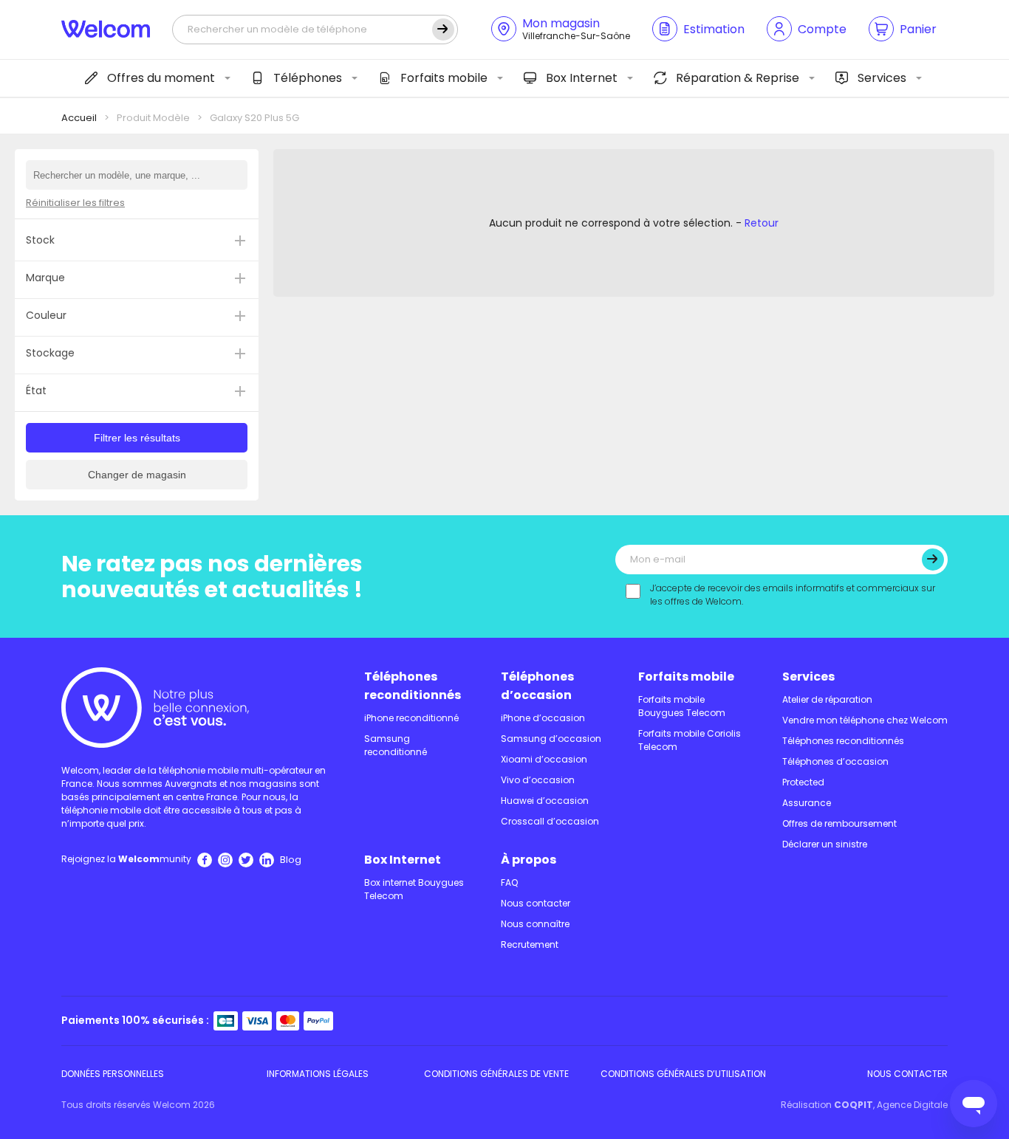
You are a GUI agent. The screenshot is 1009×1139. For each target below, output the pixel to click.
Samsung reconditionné (395, 745)
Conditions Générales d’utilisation (683, 1073)
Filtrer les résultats (137, 438)
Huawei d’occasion (545, 800)
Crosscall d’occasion (550, 821)
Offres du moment (161, 77)
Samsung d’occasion (551, 738)
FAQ (509, 882)
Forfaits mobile (444, 77)
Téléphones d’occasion (537, 685)
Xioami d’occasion (544, 759)
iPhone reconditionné (411, 718)
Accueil (79, 118)
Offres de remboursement (839, 823)
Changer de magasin (137, 475)
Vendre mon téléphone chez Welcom (865, 720)
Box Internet (582, 77)
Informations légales (318, 1073)
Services (882, 77)
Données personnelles (112, 1073)
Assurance (806, 802)
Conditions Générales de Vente (496, 1073)
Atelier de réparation (827, 699)
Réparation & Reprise (737, 77)
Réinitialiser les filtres (75, 202)
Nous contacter (535, 903)
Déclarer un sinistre (824, 844)
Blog (290, 860)
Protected (803, 782)
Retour (762, 223)
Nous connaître (535, 924)
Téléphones (307, 77)
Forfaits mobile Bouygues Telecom (681, 706)
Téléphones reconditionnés (412, 685)
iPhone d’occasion (543, 718)
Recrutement (529, 944)
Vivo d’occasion (538, 780)
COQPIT (853, 1104)
